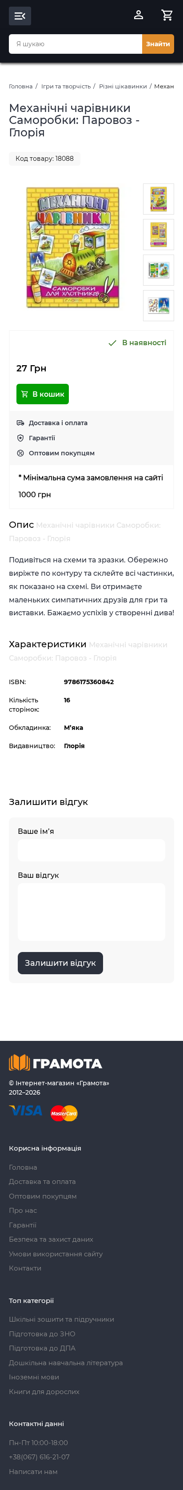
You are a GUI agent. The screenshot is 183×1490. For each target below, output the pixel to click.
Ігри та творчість (66, 86)
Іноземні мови (34, 1377)
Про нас (23, 1210)
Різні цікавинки (123, 86)
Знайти (158, 44)
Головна (21, 86)
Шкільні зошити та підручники (61, 1319)
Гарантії (42, 438)
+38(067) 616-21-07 (39, 1457)
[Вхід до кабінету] (138, 16)
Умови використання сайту (56, 1254)
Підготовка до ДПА (42, 1348)
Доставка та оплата (42, 1181)
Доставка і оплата (58, 423)
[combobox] (75, 44)
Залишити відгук (60, 963)
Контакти (25, 1268)
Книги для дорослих (44, 1391)
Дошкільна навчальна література (66, 1363)
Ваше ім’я (36, 831)
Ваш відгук (38, 875)
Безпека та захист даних (51, 1239)
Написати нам (33, 1471)
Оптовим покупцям (62, 453)
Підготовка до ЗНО (42, 1334)
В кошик (48, 394)
